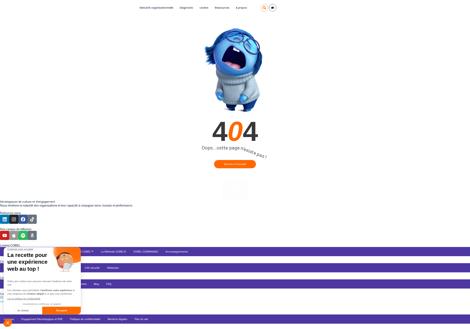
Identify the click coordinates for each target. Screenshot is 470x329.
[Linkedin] (4, 219)
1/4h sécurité (92, 267)
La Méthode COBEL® (113, 251)
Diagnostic (186, 8)
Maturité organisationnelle (156, 8)
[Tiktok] (32, 219)
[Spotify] (23, 235)
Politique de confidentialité (85, 319)
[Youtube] (4, 235)
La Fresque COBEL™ (80, 251)
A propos (241, 8)
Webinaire (113, 267)
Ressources (222, 8)
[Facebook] (23, 219)
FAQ (108, 283)
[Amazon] (32, 235)
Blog (96, 283)
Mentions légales (117, 319)
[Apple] (13, 235)
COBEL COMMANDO (145, 251)
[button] (264, 7)
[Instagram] (13, 219)
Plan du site (141, 319)
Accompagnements (176, 251)
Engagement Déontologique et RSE (42, 319)
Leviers (204, 8)
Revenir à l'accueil (235, 164)
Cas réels (80, 283)
